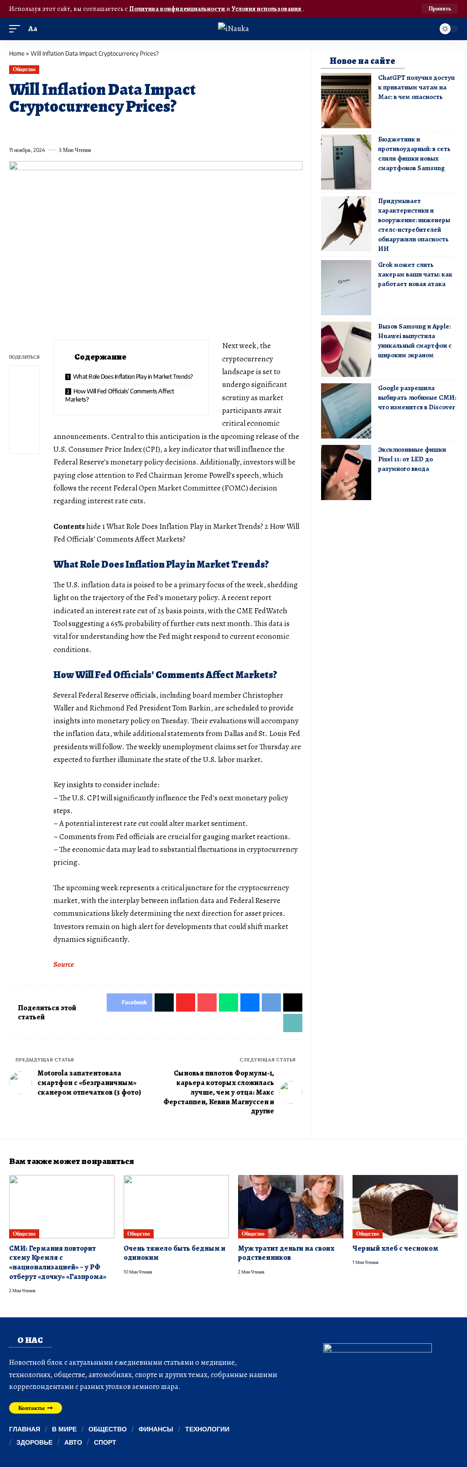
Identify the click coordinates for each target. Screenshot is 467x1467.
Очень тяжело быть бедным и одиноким (174, 1253)
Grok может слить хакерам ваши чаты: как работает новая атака (415, 274)
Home (17, 53)
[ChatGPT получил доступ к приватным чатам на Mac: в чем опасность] (346, 100)
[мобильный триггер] (17, 28)
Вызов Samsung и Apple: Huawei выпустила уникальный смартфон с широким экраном (414, 341)
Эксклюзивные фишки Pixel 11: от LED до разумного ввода (412, 459)
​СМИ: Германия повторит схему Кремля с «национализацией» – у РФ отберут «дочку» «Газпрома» (57, 1262)
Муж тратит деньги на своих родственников (286, 1253)
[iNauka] (233, 28)
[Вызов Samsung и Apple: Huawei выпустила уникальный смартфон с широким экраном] (346, 349)
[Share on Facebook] (15, 129)
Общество (24, 69)
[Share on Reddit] (132, 129)
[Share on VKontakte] (148, 129)
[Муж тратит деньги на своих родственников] (290, 1206)
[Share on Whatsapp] (82, 129)
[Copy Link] (198, 129)
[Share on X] (32, 129)
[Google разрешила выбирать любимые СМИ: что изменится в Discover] (346, 411)
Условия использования (267, 8)
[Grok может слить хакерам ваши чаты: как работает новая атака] (346, 287)
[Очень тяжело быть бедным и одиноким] (176, 1206)
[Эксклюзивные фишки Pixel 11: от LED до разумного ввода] (346, 472)
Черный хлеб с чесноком (395, 1248)
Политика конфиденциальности (177, 8)
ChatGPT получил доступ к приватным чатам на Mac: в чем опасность (416, 87)
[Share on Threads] (182, 129)
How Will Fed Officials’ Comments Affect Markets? (119, 394)
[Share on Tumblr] (115, 129)
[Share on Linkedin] (99, 129)
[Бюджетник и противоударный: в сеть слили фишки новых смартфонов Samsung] (346, 162)
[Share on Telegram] (165, 129)
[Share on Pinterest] (65, 129)
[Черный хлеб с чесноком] (405, 1206)
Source (63, 964)
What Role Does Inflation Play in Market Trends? (133, 376)
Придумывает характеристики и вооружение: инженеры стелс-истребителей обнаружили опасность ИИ (414, 224)
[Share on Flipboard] (48, 129)
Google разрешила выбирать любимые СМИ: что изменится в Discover (417, 397)
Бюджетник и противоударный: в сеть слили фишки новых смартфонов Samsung (414, 153)
